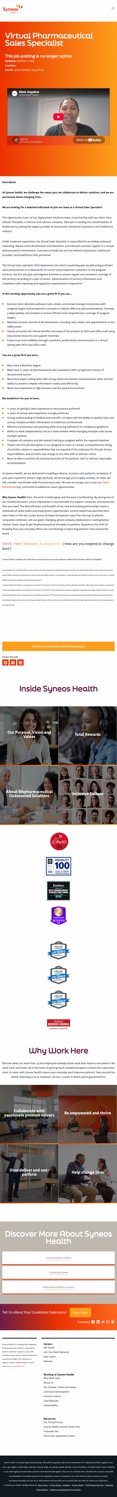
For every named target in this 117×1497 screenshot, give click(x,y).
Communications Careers (58, 1257)
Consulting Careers (58, 1272)
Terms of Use (43, 1485)
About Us (48, 1382)
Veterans (48, 1361)
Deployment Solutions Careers (58, 1287)
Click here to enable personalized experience (58, 646)
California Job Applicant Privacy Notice (65, 1490)
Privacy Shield (77, 1485)
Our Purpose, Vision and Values (60, 1387)
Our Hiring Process (53, 1422)
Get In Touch (80, 1312)
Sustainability (51, 1405)
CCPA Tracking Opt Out (94, 1485)
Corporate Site (51, 1431)
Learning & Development (56, 1392)
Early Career (50, 1356)
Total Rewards (51, 1401)
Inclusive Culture (52, 1396)
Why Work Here (52, 1378)
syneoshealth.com (17, 1366)
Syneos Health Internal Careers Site (62, 1427)
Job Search (49, 1347)
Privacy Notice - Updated (60, 1485)
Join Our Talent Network (56, 1352)
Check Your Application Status (59, 1436)
